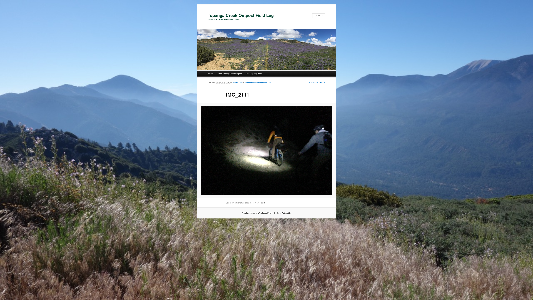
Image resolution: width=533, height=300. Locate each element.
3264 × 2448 (237, 82)
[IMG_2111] (266, 150)
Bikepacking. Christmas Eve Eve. (258, 82)
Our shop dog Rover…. (255, 73)
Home (210, 73)
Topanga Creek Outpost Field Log (241, 15)
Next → (322, 82)
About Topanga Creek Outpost (230, 73)
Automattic (286, 213)
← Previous (313, 82)
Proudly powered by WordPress (254, 213)
